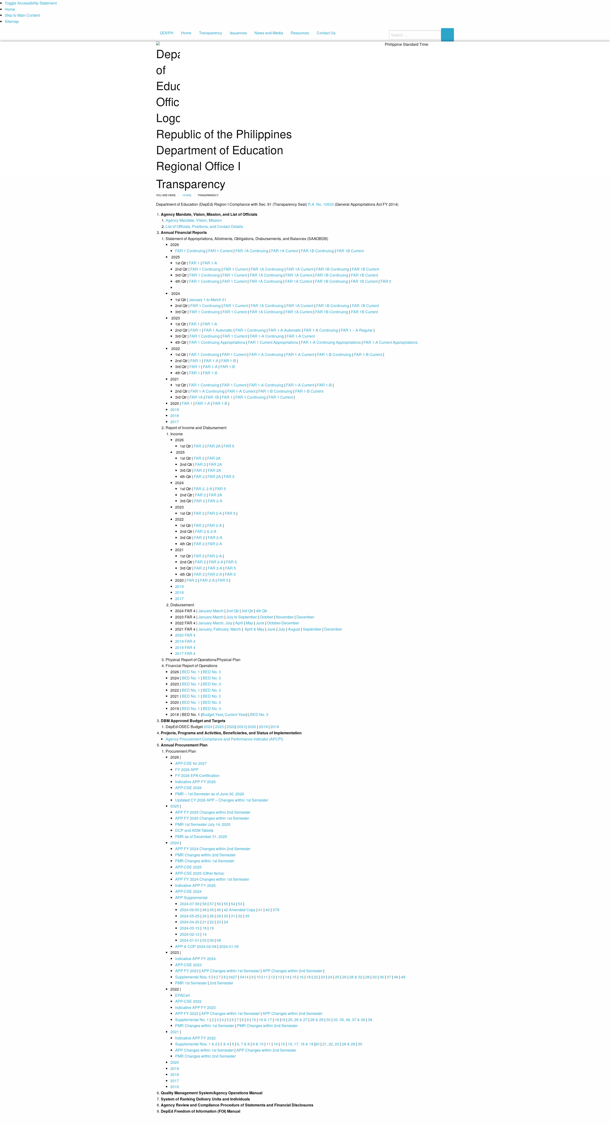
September (312, 629)
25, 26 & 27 (297, 1019)
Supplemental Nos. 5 (193, 977)
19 (211, 928)
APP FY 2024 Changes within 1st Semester (212, 879)
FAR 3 (386, 281)
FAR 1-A (210, 263)
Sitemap (12, 21)
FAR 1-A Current (301, 336)
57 (211, 903)
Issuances (238, 33)
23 (219, 922)
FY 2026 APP (186, 769)
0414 (244, 977)
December (305, 617)
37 (389, 977)
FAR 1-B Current (368, 354)
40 (267, 909)
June (259, 623)
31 (233, 916)
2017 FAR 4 (185, 653)
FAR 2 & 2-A (205, 531)
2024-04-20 (189, 922)
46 (219, 909)
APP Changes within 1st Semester (230, 970)
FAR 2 (199, 446)
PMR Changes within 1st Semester (204, 861)
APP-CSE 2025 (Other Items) (199, 873)
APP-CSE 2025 (188, 867)
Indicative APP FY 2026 (195, 781)
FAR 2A (214, 446)
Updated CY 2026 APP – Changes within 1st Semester (221, 800)
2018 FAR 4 (185, 647)
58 (204, 903)
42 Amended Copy (239, 909)
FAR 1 (194, 263)
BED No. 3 (212, 671)
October (266, 617)
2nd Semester (221, 983)
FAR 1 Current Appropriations (273, 342)
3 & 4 (224, 1044)
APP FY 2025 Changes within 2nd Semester (212, 812)
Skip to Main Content (22, 15)
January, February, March (219, 629)
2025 (174, 806)
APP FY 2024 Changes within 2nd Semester (212, 848)
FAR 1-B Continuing (334, 354)
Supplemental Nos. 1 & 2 (196, 1044)
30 (226, 916)
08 (219, 940)
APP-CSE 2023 (188, 964)
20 (317, 1044)
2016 (174, 1086)
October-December (283, 623)
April (239, 623)
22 (211, 922)
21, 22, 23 (330, 1044)
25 (337, 977)
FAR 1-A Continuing (321, 330)
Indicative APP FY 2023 (195, 1007)
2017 (174, 421)
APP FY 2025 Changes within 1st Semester (212, 818)
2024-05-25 (189, 916)
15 (294, 977)
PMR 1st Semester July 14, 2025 (202, 824)
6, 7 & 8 (243, 1044)
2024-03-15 (189, 928)
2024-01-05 (229, 946)
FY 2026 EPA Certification (197, 775)
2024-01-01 (189, 940)
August (294, 629)
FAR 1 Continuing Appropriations (217, 342)
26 (204, 916)
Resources (300, 33)
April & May (254, 629)
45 (211, 909)
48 (204, 909)
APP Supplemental (191, 897)
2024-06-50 (189, 909)
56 (219, 903)
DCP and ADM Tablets (194, 830)
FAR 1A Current (285, 250)
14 (204, 934)
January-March (211, 610)
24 (226, 922)
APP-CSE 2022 (188, 1001)
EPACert (182, 995)
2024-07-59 (189, 903)
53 (240, 903)
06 (211, 940)
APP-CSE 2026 (188, 787)
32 (240, 916)
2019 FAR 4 (185, 641)
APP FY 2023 (186, 970)
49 (403, 977)
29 (219, 916)
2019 (174, 409)
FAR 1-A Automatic (285, 330)
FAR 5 (229, 446)
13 (280, 977)
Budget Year (212, 714)
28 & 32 (355, 977)
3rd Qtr (247, 610)
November (285, 617)
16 (301, 977)
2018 (174, 415)
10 (258, 977)
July (281, 629)
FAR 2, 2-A (203, 488)
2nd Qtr (232, 610)
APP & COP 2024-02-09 (195, 946)
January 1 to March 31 (207, 299)
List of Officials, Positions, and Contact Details (204, 226)
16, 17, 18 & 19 (300, 1044)
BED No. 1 (191, 671)
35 (247, 916)
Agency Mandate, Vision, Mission (194, 220)
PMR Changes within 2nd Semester (205, 855)
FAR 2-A (215, 501)
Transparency (210, 33)
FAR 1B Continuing (317, 250)
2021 (241, 726)
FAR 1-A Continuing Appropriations (331, 342)
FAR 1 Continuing (190, 250)
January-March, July (215, 623)
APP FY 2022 (186, 1013)
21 (204, 922)
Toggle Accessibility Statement (31, 3)
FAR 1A (196, 397)
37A (276, 909)
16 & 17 (265, 1019)
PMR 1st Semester (191, 983)
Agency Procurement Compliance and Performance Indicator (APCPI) (224, 739)
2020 (252, 726)
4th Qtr (261, 610)
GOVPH (166, 33)
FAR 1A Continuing (251, 250)
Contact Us (326, 33)
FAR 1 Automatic (218, 330)
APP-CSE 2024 (188, 891)
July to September (241, 617)
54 (233, 903)
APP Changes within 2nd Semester (292, 970)
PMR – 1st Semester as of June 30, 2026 (209, 794)
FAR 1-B (228, 360)
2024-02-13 (189, 934)
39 (370, 1019)
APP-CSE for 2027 (191, 763)
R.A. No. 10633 (321, 204)
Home (10, 9)
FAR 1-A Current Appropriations (390, 342)
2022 (231, 726)
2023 (219, 726)
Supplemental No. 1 (192, 1019)
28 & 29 (316, 1019)
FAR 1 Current (220, 250)
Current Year (235, 714)
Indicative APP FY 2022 (195, 1038)
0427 (233, 977)
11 (266, 977)
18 (204, 928)
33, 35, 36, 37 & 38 (349, 1019)
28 (211, 916)
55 (226, 903)
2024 (208, 726)
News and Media (268, 33)
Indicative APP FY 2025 (195, 885)
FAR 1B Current (350, 250)
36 (382, 977)
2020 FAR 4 (185, 635)
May (249, 623)
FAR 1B (213, 397)
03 (204, 940)
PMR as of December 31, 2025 (201, 836)
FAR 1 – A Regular (357, 330)
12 (273, 977)
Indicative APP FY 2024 (195, 958)
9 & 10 (258, 1044)
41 (260, 909)
